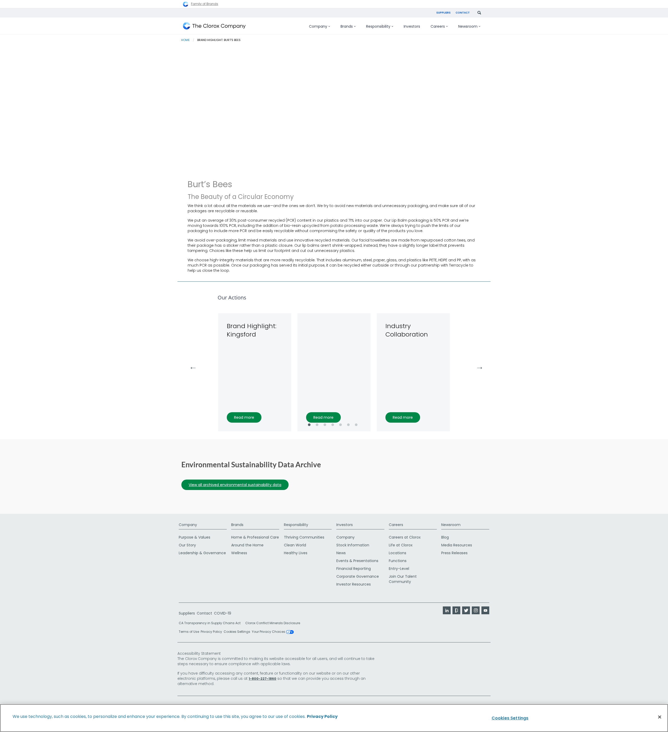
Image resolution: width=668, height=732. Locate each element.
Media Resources (456, 545)
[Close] (659, 717)
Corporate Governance (357, 576)
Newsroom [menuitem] (468, 26)
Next (477, 365)
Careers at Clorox (405, 537)
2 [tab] (317, 424)
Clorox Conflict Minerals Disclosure (272, 623)
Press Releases (454, 553)
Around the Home (247, 545)
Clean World (295, 545)
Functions (398, 560)
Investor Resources (353, 584)
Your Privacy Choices (269, 632)
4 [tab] (332, 424)
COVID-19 (222, 613)
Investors (344, 524)
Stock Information (352, 545)
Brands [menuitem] (347, 26)
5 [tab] (340, 424)
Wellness (239, 553)
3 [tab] (325, 424)
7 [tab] (356, 424)
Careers (396, 524)
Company (188, 524)
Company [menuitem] (318, 26)
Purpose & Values (194, 537)
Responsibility (296, 524)
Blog (445, 537)
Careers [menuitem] (438, 26)
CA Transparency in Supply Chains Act (211, 623)
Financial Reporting (353, 568)
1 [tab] (309, 424)
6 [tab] (348, 424)
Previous (191, 365)
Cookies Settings (237, 632)
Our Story (187, 545)
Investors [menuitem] (412, 26)
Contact (463, 13)
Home (185, 40)
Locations (397, 553)
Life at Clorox (401, 545)
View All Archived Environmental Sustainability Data (235, 484)
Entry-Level (399, 568)
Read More (244, 417)
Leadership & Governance (202, 553)
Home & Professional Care (255, 537)
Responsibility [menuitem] (378, 26)
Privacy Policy (211, 631)
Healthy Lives (295, 553)
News (341, 553)
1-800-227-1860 (262, 678)
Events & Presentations (357, 560)
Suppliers (443, 13)
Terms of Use (189, 631)
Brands (237, 524)
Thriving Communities (304, 537)
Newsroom (451, 524)
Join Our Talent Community (403, 579)
